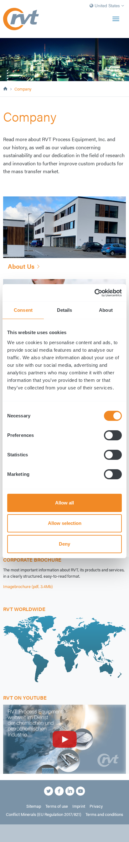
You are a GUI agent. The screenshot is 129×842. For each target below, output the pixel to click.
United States (107, 5)
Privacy (96, 806)
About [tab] (106, 310)
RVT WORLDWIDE (24, 609)
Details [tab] (64, 310)
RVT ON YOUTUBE (25, 697)
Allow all (64, 502)
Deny (64, 544)
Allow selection (64, 523)
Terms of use (56, 806)
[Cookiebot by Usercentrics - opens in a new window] (94, 293)
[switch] (113, 435)
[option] (64, 59)
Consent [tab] (23, 310)
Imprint (78, 806)
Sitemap (33, 806)
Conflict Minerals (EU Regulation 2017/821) (43, 814)
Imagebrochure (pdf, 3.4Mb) (28, 586)
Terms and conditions (104, 814)
